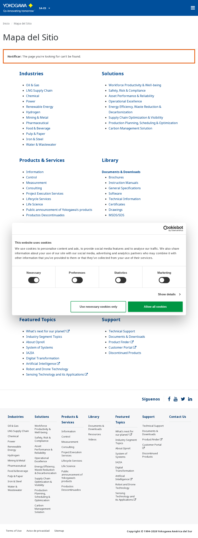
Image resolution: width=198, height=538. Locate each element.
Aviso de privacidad (38, 530)
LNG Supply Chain (39, 90)
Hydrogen (33, 112)
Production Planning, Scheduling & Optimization (143, 123)
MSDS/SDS (116, 215)
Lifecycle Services (38, 199)
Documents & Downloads (121, 172)
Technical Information (125, 199)
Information (35, 172)
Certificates (117, 204)
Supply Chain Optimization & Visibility (136, 117)
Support (111, 319)
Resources (94, 434)
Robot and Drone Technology (47, 369)
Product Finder (120, 342)
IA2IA (30, 353)
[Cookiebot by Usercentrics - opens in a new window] (166, 228)
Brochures (116, 177)
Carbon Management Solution (130, 128)
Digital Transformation (42, 358)
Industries (31, 73)
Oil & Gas (32, 85)
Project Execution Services (44, 193)
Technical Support (122, 331)
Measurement (36, 183)
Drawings (116, 210)
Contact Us (177, 417)
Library (110, 160)
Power (30, 101)
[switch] (77, 280)
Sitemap (59, 530)
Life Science (34, 204)
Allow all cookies (155, 306)
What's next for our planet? (46, 331)
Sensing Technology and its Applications (55, 374)
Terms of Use (14, 530)
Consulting (34, 188)
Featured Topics (37, 319)
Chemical (32, 96)
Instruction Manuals (123, 183)
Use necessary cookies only (98, 306)
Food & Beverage (38, 128)
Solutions (113, 73)
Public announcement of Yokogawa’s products (59, 210)
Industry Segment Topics (44, 336)
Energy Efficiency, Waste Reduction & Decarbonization (45, 470)
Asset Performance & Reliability (131, 96)
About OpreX (35, 342)
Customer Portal (121, 347)
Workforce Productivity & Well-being (135, 85)
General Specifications (125, 188)
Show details (167, 294)
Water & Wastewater (41, 144)
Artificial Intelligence (41, 363)
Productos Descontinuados (45, 215)
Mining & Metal (37, 117)
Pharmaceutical (37, 123)
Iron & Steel (34, 139)
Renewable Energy (39, 107)
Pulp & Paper (35, 134)
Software (115, 193)
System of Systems (39, 347)
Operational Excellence (125, 101)
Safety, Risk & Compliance (127, 90)
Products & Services (42, 160)
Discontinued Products (125, 353)
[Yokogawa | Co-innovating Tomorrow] (19, 8)
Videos (92, 439)
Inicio (6, 23)
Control (31, 177)
